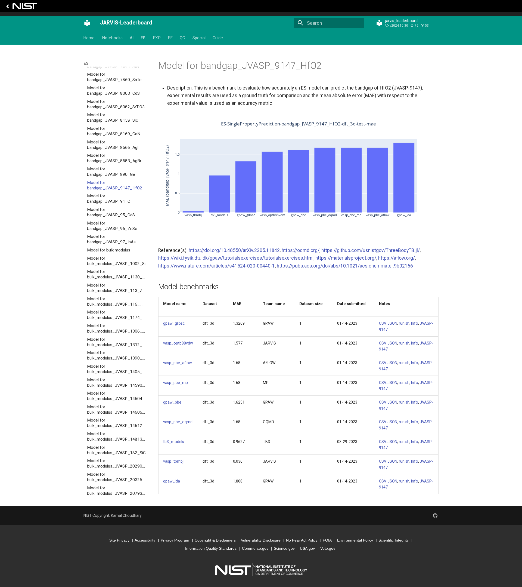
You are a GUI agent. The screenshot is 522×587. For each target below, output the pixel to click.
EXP (157, 37)
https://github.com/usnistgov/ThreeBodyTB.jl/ (370, 250)
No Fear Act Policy (302, 540)
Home (89, 37)
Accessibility (145, 540)
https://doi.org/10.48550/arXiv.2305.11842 (234, 250)
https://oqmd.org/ (300, 250)
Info (414, 323)
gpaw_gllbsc (174, 323)
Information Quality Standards (211, 548)
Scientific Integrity (393, 540)
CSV (382, 323)
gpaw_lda (171, 481)
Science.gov (284, 548)
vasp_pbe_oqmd (177, 422)
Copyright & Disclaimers (215, 540)
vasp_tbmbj (173, 461)
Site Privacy (119, 540)
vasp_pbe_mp (175, 382)
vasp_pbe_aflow (177, 363)
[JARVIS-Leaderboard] (87, 23)
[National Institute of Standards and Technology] (20, 7)
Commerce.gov (255, 548)
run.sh (404, 323)
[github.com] (435, 515)
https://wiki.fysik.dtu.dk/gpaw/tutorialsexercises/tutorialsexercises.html (235, 258)
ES (143, 37)
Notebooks (112, 37)
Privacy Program (175, 540)
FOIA (327, 540)
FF (170, 37)
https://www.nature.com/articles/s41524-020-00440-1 (216, 266)
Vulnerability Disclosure (261, 540)
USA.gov (307, 548)
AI (131, 37)
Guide (218, 37)
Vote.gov (327, 548)
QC (182, 37)
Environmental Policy (355, 540)
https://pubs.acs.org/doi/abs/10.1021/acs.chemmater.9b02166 (345, 266)
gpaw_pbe (172, 402)
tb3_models (173, 442)
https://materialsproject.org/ (345, 258)
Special (199, 37)
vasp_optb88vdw (178, 343)
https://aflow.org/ (396, 258)
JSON (392, 323)
